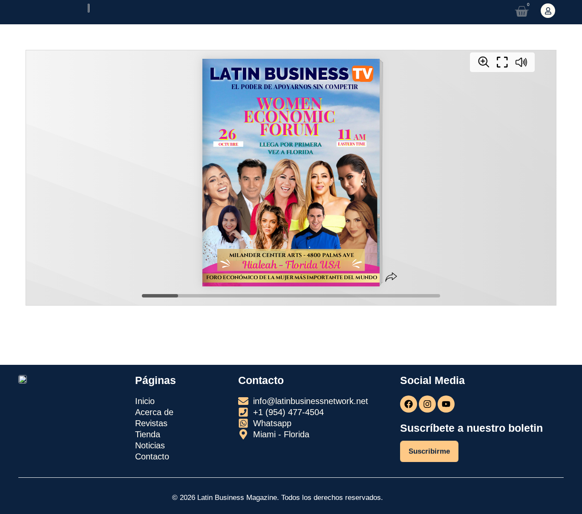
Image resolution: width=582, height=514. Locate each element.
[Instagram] (427, 404)
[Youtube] (446, 404)
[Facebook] (408, 404)
